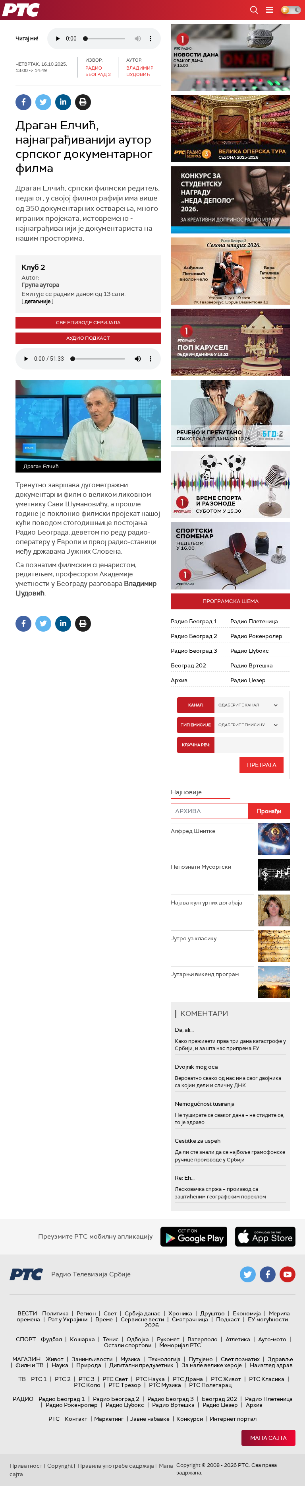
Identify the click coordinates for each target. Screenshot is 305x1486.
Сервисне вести (142, 1319)
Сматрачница (190, 1319)
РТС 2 (63, 1379)
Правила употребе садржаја (115, 1465)
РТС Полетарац (210, 1385)
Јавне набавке (150, 1418)
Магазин (26, 1359)
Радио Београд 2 (194, 636)
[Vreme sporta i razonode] (230, 484)
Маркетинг (109, 1418)
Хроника (180, 1313)
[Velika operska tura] (230, 128)
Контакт (76, 1418)
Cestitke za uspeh (197, 1140)
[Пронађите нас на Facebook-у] (268, 1274)
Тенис (111, 1339)
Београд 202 (188, 665)
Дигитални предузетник (141, 1365)
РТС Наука (150, 1379)
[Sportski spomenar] (230, 555)
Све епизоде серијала (88, 322)
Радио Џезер (248, 680)
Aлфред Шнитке (193, 830)
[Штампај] (83, 102)
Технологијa (164, 1359)
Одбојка (138, 1339)
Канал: (195, 705)
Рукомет (168, 1339)
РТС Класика (266, 1379)
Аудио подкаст (88, 338)
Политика (55, 1313)
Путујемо (201, 1359)
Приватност (26, 1465)
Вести (27, 1313)
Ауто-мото (272, 1339)
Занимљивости (91, 1359)
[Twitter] (43, 102)
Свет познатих (240, 1359)
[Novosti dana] (230, 57)
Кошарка (82, 1339)
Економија (247, 1313)
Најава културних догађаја (206, 902)
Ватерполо (202, 1339)
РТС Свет (115, 1379)
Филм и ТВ (29, 1365)
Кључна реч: (196, 744)
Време (104, 1319)
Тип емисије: (196, 724)
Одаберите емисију (241, 724)
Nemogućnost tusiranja (205, 1103)
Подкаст (228, 1319)
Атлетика (238, 1339)
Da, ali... (184, 1029)
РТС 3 (87, 1379)
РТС (54, 1418)
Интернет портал (233, 1418)
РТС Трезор (124, 1385)
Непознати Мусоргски (201, 866)
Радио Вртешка (251, 665)
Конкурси (189, 1418)
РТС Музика (165, 1385)
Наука (60, 1365)
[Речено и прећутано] (230, 413)
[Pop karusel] (230, 342)
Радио (23, 1398)
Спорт (26, 1339)
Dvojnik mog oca (196, 1066)
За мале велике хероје (211, 1365)
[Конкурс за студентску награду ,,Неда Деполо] (230, 199)
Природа (88, 1365)
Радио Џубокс (249, 650)
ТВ (22, 1379)
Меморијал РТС (180, 1345)
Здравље (280, 1359)
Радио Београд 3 (194, 650)
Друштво (212, 1313)
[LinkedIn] (63, 102)
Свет (110, 1313)
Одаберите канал (238, 705)
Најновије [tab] (186, 792)
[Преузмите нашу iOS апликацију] (265, 1237)
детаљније (37, 301)
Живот (55, 1359)
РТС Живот (226, 1379)
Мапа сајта (268, 1437)
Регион (86, 1313)
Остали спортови (127, 1345)
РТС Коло (87, 1385)
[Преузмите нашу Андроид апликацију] (193, 1237)
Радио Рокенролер (256, 636)
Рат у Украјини (67, 1319)
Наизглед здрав (271, 1365)
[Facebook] (23, 102)
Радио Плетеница (254, 621)
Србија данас (142, 1313)
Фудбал (51, 1339)
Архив (179, 680)
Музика (130, 1359)
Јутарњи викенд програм (205, 974)
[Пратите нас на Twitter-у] (248, 1274)
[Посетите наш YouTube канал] (287, 1274)
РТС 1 (39, 1379)
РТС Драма (188, 1379)
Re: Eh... (185, 1177)
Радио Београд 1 (194, 621)
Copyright (60, 1465)
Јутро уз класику (193, 938)
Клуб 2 (33, 267)
